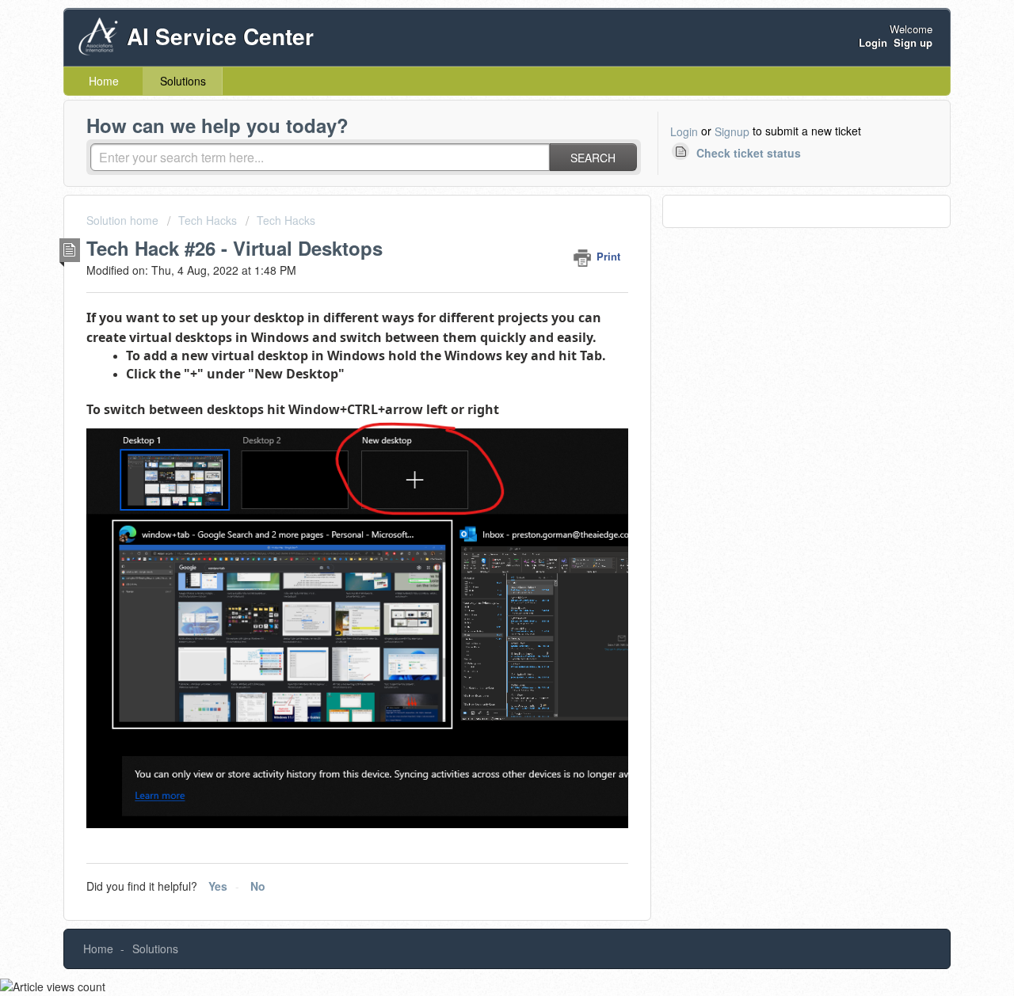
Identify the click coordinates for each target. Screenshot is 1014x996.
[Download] (477, 292)
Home (104, 81)
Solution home (124, 220)
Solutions (183, 81)
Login (684, 131)
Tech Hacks (207, 220)
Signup (732, 131)
